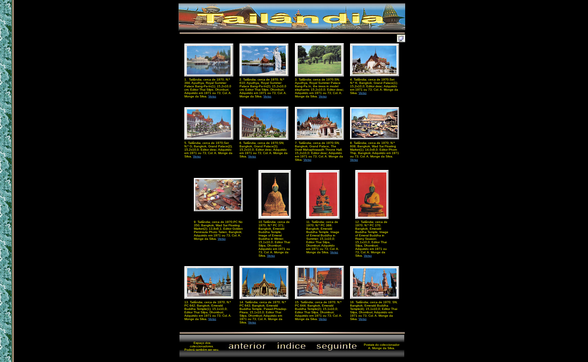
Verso (212, 96)
